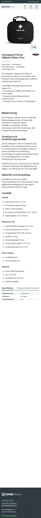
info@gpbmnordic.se (9, 505)
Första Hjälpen (6, 64)
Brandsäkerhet (16, 64)
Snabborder (8, 1)
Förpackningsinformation (28, 288)
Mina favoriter (34, 1)
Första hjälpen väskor (8, 67)
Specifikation (7, 288)
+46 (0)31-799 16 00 (9, 503)
